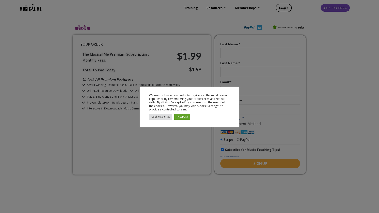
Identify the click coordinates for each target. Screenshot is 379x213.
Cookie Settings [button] (160, 116)
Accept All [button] (182, 116)
